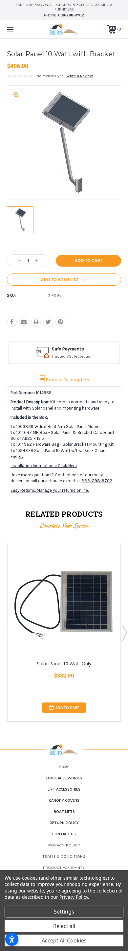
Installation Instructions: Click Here (44, 465)
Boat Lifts (64, 812)
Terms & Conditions (64, 856)
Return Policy (64, 823)
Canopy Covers (64, 800)
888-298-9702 (71, 15)
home (64, 767)
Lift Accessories (64, 789)
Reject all (64, 926)
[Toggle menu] (18, 29)
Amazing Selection (85, 349)
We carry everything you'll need (93, 356)
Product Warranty (64, 868)
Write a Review (79, 76)
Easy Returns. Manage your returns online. (50, 490)
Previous (4, 632)
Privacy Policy (64, 845)
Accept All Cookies (64, 940)
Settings (64, 911)
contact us (64, 834)
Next (124, 632)
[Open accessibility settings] (11, 939)
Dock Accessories (64, 778)
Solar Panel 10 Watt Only (64, 663)
